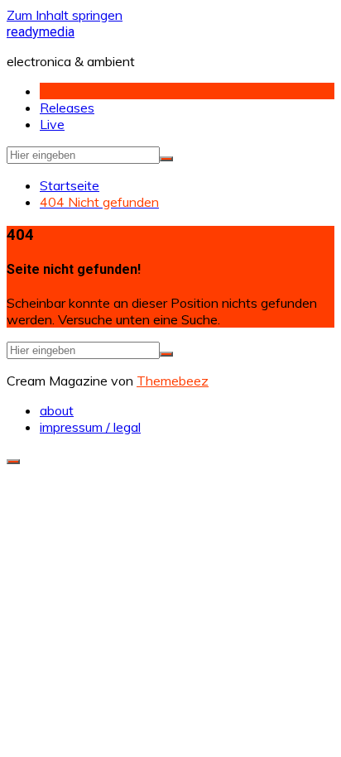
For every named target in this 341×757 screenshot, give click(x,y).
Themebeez (173, 380)
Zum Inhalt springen (64, 15)
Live (52, 124)
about (57, 410)
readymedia (40, 32)
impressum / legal (90, 427)
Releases (67, 107)
